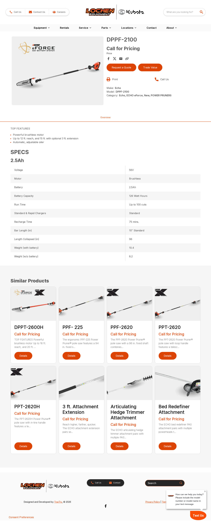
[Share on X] (114, 59)
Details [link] (23, 355)
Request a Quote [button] (121, 67)
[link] (59, 12)
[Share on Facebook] (108, 59)
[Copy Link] (127, 59)
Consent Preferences (21, 517)
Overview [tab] (105, 117)
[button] (15, 12)
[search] (201, 12)
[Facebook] (106, 506)
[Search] (181, 482)
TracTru (58, 502)
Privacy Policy (153, 502)
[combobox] (184, 12)
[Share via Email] (121, 59)
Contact (151, 27)
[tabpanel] (57, 71)
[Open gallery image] (57, 70)
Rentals (64, 27)
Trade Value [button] (150, 67)
